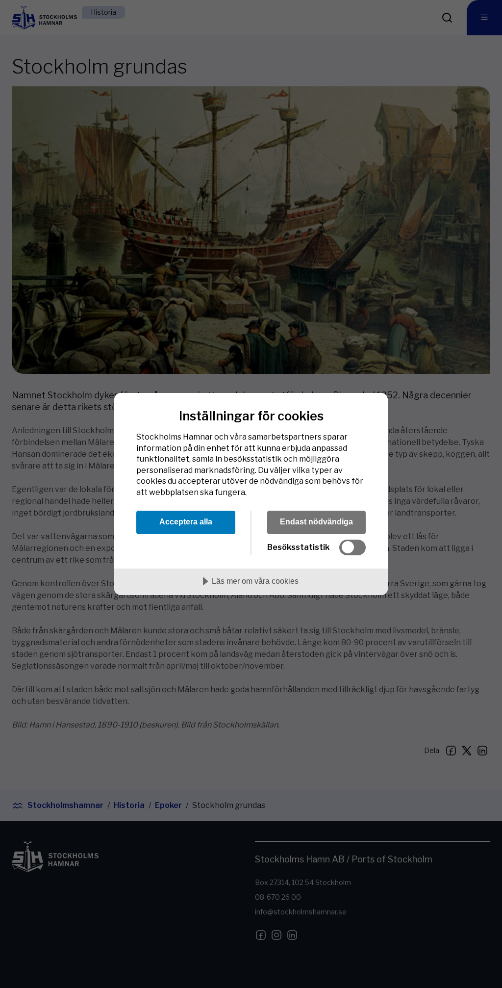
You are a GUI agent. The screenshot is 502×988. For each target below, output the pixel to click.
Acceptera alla (185, 521)
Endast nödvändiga (316, 521)
